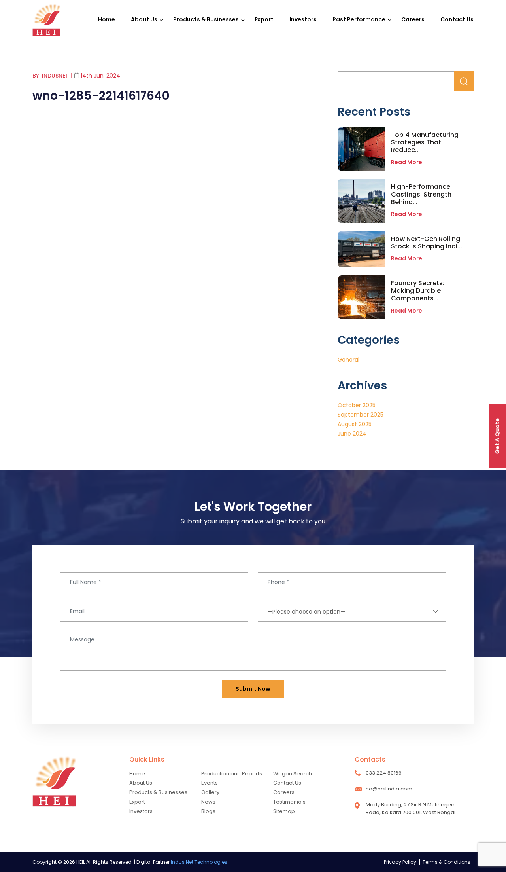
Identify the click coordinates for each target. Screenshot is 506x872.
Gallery (210, 792)
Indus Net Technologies (199, 862)
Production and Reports (231, 773)
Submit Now (253, 689)
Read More (406, 162)
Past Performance (358, 19)
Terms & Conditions (446, 862)
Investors (303, 19)
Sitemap (284, 811)
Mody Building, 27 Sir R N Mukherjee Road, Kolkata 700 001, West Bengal (410, 808)
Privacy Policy (400, 862)
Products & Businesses (206, 19)
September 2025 (360, 415)
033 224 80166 (384, 773)
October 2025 (357, 405)
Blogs (208, 811)
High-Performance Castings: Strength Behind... (421, 194)
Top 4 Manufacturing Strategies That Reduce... (425, 142)
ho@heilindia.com (389, 788)
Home (106, 19)
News (208, 802)
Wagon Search (292, 773)
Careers (413, 19)
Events (209, 783)
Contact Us (457, 19)
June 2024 (352, 434)
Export (264, 19)
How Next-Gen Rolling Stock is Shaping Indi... (426, 242)
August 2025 (355, 424)
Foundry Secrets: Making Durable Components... (417, 291)
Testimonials (289, 802)
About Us (144, 19)
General (348, 360)
